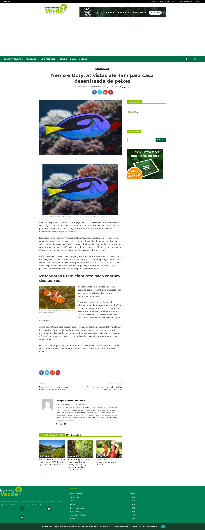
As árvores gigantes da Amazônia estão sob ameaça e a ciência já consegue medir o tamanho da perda (78, 464)
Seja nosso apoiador (185, 1)
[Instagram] (190, 59)
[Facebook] (186, 59)
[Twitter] (194, 59)
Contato (196, 1)
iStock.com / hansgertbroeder (48, 310)
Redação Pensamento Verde (89, 87)
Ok (163, 526)
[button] (201, 59)
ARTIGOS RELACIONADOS (52, 435)
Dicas (73, 59)
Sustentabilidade (13, 59)
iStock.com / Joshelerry (50, 217)
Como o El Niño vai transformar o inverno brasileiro (106, 462)
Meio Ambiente (48, 59)
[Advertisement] (102, 38)
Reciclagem (31, 59)
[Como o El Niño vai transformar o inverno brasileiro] (109, 449)
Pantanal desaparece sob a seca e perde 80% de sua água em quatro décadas (52, 462)
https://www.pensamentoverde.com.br (72, 404)
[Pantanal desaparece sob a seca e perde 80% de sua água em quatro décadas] (52, 449)
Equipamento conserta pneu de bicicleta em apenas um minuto (54, 388)
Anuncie (174, 1)
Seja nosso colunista (163, 1)
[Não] (202, 526)
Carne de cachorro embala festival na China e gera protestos (104, 388)
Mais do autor (73, 435)
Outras (83, 59)
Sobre (153, 1)
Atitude (63, 59)
